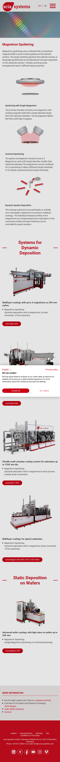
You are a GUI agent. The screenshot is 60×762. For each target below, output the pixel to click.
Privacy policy (51, 369)
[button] (7, 369)
